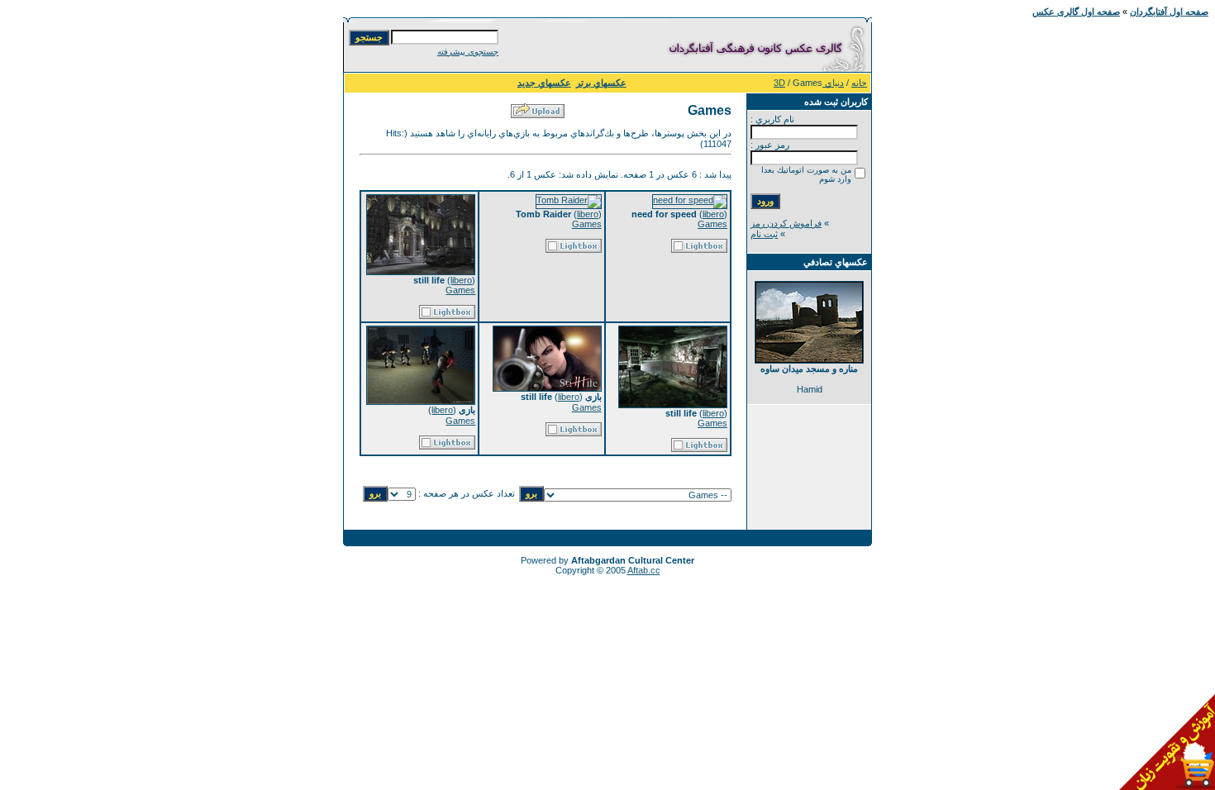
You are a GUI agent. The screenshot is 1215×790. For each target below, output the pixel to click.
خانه (859, 83)
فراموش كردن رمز (786, 223)
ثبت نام (764, 234)
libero (713, 214)
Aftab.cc (643, 570)
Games (712, 224)
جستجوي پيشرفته (467, 51)
